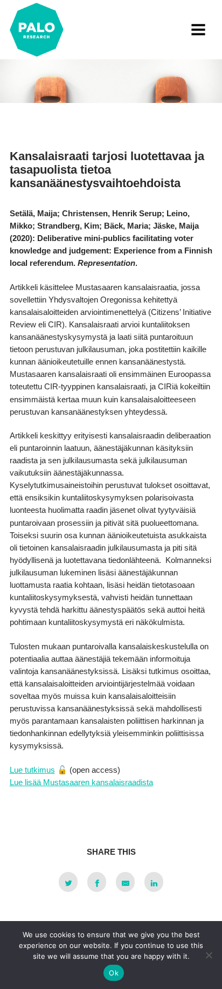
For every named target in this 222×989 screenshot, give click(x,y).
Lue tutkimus (32, 769)
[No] (208, 955)
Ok (114, 973)
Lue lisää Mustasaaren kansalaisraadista (81, 782)
